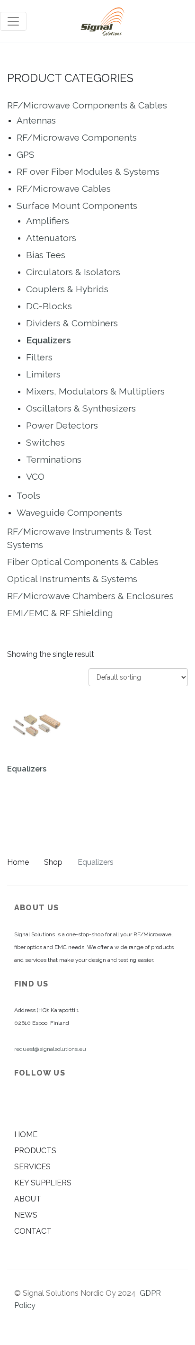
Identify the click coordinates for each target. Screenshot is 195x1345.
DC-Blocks (49, 306)
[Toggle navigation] (13, 21)
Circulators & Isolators (73, 272)
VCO (35, 476)
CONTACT (33, 1231)
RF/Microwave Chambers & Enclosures (90, 596)
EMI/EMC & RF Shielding (60, 613)
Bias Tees (45, 255)
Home (18, 862)
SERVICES (32, 1166)
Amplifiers (47, 220)
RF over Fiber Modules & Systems (88, 171)
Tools (28, 495)
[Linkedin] (22, 1103)
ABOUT (27, 1198)
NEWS (25, 1214)
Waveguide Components (69, 512)
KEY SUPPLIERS (42, 1182)
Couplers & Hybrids (67, 289)
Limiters (43, 374)
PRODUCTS (35, 1150)
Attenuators (51, 238)
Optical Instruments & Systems (72, 579)
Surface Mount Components (77, 205)
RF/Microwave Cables (64, 188)
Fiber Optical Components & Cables (83, 561)
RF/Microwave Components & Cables (87, 105)
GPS (26, 154)
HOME (25, 1134)
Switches (45, 442)
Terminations (53, 459)
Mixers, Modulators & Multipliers (95, 391)
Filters (39, 357)
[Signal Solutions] (102, 21)
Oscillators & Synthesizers (81, 408)
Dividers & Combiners (72, 323)
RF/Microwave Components (77, 137)
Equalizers (48, 340)
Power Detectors (62, 425)
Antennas (36, 120)
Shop (53, 862)
